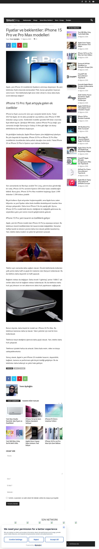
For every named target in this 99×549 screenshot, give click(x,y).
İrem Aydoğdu (14, 39)
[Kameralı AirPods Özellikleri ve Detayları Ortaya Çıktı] (72, 66)
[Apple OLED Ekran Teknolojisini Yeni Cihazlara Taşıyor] (72, 108)
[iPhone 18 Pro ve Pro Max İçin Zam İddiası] (54, 432)
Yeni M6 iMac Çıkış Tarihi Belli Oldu (13, 442)
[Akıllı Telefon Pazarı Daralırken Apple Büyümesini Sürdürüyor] (72, 97)
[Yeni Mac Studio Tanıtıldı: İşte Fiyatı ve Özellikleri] (15, 410)
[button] (91, 20)
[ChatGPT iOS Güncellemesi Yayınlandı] (72, 76)
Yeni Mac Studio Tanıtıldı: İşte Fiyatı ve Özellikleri (14, 421)
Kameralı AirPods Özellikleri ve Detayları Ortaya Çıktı (85, 65)
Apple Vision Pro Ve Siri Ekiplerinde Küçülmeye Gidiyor (84, 149)
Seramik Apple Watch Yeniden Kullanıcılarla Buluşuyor (85, 86)
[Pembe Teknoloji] (68, 526)
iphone (22, 368)
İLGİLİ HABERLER (13, 401)
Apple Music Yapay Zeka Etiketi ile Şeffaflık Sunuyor (84, 181)
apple (16, 368)
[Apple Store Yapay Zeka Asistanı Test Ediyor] (34, 432)
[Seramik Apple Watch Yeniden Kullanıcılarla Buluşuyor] (72, 87)
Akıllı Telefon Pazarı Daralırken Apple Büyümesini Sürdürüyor (84, 97)
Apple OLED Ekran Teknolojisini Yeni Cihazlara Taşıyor (84, 108)
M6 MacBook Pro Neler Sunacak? (84, 128)
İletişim (68, 20)
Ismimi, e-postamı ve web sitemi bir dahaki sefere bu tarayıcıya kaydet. (34, 498)
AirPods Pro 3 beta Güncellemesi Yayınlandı (84, 171)
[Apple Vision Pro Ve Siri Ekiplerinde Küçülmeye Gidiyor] (72, 150)
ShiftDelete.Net (74, 544)
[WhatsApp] (25, 45)
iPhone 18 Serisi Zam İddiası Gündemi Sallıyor (33, 421)
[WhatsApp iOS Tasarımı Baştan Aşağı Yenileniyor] (72, 140)
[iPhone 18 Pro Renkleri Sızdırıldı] (72, 119)
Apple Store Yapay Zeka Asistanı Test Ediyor (32, 443)
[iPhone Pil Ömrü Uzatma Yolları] (54, 410)
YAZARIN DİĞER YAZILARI (30, 401)
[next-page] (61, 403)
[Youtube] (93, 2)
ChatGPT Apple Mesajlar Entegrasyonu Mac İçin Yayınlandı (84, 161)
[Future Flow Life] (80, 526)
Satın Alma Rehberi (46, 20)
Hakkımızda (27, 20)
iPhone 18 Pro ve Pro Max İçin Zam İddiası (52, 442)
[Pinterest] (19, 45)
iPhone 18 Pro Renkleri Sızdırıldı (84, 117)
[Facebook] (82, 2)
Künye (35, 20)
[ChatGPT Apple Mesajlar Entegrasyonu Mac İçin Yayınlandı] (72, 161)
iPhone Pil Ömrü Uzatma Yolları (51, 420)
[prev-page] (59, 403)
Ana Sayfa (9, 25)
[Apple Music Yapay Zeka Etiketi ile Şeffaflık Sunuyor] (72, 182)
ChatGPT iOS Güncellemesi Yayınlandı (82, 76)
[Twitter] (89, 2)
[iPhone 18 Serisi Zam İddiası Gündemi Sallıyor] (34, 410)
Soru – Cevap (59, 20)
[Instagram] (85, 2)
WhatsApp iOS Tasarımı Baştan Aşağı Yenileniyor (84, 139)
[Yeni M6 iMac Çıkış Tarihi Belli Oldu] (15, 432)
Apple (15, 25)
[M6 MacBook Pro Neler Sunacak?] (72, 129)
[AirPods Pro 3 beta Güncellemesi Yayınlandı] (72, 172)
